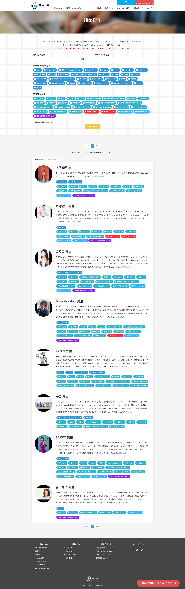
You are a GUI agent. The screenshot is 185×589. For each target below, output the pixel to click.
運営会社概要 (100, 548)
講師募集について (102, 558)
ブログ (149, 8)
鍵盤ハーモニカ (97, 79)
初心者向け (63, 103)
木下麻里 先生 (65, 168)
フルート (116, 70)
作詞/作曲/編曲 (41, 83)
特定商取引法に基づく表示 (105, 551)
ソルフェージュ (86, 83)
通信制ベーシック (126, 111)
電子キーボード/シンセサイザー (72, 70)
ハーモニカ (83, 79)
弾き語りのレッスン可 (83, 107)
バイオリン (105, 74)
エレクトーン (111, 79)
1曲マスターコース (122, 107)
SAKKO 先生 (64, 437)
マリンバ (139, 83)
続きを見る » (100, 176)
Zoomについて (40, 565)
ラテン (82, 98)
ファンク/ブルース (95, 98)
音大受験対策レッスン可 (44, 107)
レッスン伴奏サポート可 (103, 107)
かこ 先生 (62, 396)
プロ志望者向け (90, 103)
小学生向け (40, 103)
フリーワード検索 (102, 55)
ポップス (52, 98)
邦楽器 (123, 79)
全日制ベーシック (92, 111)
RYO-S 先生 (64, 351)
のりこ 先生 (63, 251)
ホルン (53, 74)
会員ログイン (70, 548)
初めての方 (58, 8)
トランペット (143, 70)
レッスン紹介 (39, 558)
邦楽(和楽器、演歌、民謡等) (115, 98)
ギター (116, 74)
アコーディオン (92, 70)
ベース (126, 74)
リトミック (144, 98)
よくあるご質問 (123, 8)
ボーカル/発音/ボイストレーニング (85, 74)
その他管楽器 (64, 74)
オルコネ (40, 5)
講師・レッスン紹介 (74, 8)
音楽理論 (72, 83)
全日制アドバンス (109, 111)
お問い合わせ (138, 8)
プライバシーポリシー (103, 555)
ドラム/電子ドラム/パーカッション (63, 79)
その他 (39, 87)
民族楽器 (134, 79)
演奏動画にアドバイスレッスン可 (130, 103)
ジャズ (62, 98)
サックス (105, 70)
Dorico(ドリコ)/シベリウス (122, 83)
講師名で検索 (39, 55)
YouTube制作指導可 (64, 107)
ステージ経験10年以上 (59, 111)
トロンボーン (41, 74)
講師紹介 (38, 555)
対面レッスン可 (77, 111)
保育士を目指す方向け (108, 103)
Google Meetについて (42, 568)
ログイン (126, 3)
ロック (72, 98)
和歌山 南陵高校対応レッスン (46, 116)
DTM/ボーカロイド (102, 83)
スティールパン (41, 79)
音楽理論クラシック (58, 83)
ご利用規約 (69, 558)
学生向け (52, 103)
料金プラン (109, 8)
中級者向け (76, 103)
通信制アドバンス (143, 111)
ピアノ (39, 70)
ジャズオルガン (51, 70)
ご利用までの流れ (41, 561)
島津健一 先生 (65, 206)
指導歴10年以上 (42, 111)
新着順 (53, 159)
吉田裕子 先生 (65, 487)
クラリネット (129, 70)
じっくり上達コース (140, 107)
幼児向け (133, 98)
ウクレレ (136, 74)
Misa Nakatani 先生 (69, 301)
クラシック (40, 98)
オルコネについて (41, 548)
